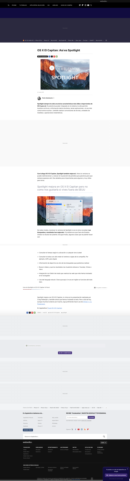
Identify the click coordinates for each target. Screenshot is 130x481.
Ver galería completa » (101, 287)
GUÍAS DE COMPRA (66, 5)
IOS (49, 5)
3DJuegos (38, 449)
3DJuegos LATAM (40, 467)
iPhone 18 (46, 40)
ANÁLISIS (55, 5)
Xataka (24, 449)
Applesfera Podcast (28, 417)
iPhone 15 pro (64, 407)
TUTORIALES (23, 5)
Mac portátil (55, 417)
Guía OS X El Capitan (55, 308)
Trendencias (88, 449)
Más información (76, 479)
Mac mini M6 (54, 40)
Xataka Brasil (26, 469)
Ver (65, 352)
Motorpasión (76, 449)
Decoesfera (87, 451)
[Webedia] (103, 1)
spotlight (64, 312)
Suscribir (91, 417)
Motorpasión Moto (77, 451)
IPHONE (14, 5)
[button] (48, 98)
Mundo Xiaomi (26, 458)
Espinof (50, 451)
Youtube (88, 5)
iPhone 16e (70, 40)
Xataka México (26, 467)
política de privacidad (86, 420)
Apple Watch (55, 420)
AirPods (25, 420)
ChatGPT (92, 40)
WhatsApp (54, 423)
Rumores (25, 423)
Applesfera (25, 453)
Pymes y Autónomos (100, 452)
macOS (45, 312)
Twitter (91, 5)
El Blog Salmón (100, 449)
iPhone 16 (36, 407)
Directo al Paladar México (64, 468)
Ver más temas (28, 430)
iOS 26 (54, 426)
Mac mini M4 (99, 40)
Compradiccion (88, 453)
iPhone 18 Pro (38, 40)
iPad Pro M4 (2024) (75, 407)
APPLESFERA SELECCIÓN (37, 5)
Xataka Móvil (26, 451)
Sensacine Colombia (50, 470)
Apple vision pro (86, 407)
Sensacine (50, 449)
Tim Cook (85, 40)
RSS (85, 429)
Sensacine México (52, 467)
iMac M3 (99, 407)
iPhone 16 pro (44, 407)
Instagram (85, 5)
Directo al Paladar (64, 449)
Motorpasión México (76, 468)
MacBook (25, 426)
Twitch (80, 5)
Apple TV (40, 420)
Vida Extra (38, 451)
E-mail (57, 56)
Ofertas (39, 423)
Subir (102, 442)
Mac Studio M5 (62, 40)
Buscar (104, 436)
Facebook (49, 56)
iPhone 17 (40, 426)
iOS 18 (93, 407)
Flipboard (83, 5)
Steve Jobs (78, 40)
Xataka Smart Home (27, 456)
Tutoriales (40, 417)
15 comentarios (43, 56)
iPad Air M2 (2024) (54, 407)
